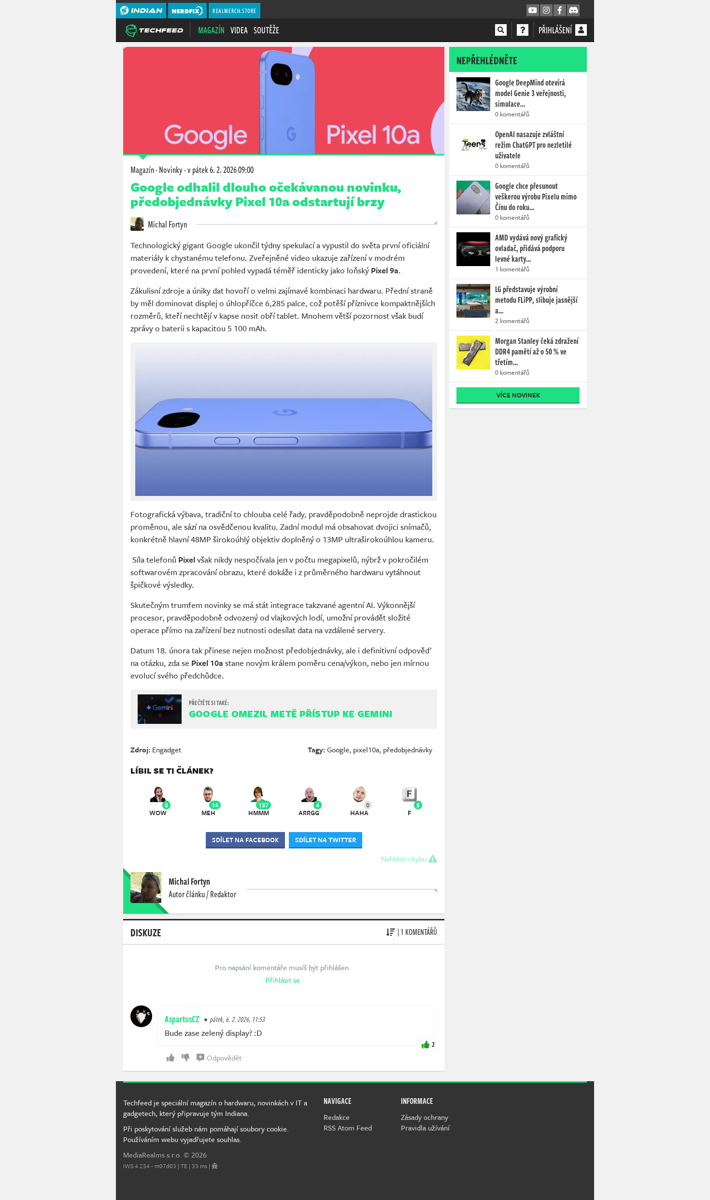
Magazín (211, 30)
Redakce (337, 1117)
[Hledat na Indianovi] (501, 30)
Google (338, 749)
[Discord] (573, 10)
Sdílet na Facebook (245, 840)
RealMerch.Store (234, 10)
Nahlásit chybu (404, 858)
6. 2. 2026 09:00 (220, 169)
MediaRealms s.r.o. (152, 1154)
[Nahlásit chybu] (215, 1165)
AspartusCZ (182, 1019)
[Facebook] (560, 10)
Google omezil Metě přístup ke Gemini (291, 713)
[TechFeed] (154, 29)
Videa (239, 30)
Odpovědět (224, 1057)
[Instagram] (546, 10)
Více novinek (518, 395)
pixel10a (366, 749)
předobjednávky (407, 749)
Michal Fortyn (166, 224)
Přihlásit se (283, 979)
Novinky (171, 169)
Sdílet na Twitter (325, 840)
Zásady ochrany (424, 1117)
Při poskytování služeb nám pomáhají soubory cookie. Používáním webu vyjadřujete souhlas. (206, 1133)
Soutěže (266, 30)
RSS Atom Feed (348, 1127)
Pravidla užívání (425, 1127)
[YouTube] (532, 10)
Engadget (166, 749)
